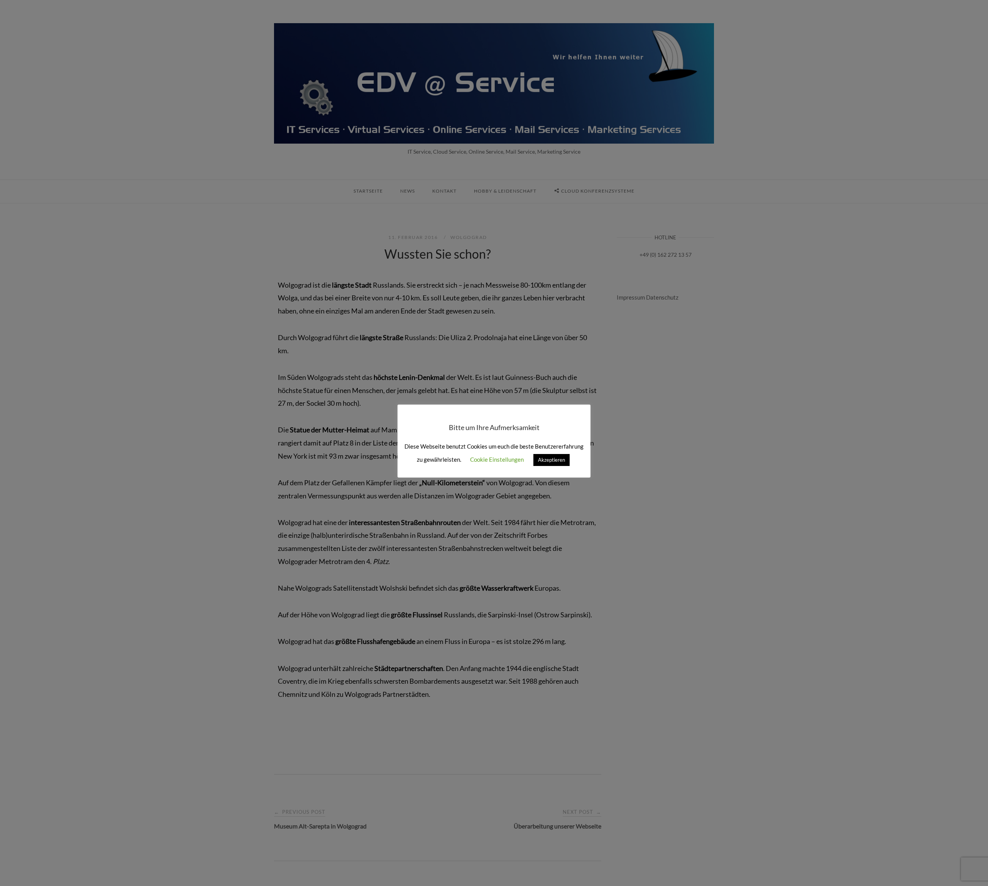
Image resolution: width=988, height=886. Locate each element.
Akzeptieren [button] (551, 460)
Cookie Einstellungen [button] (497, 459)
